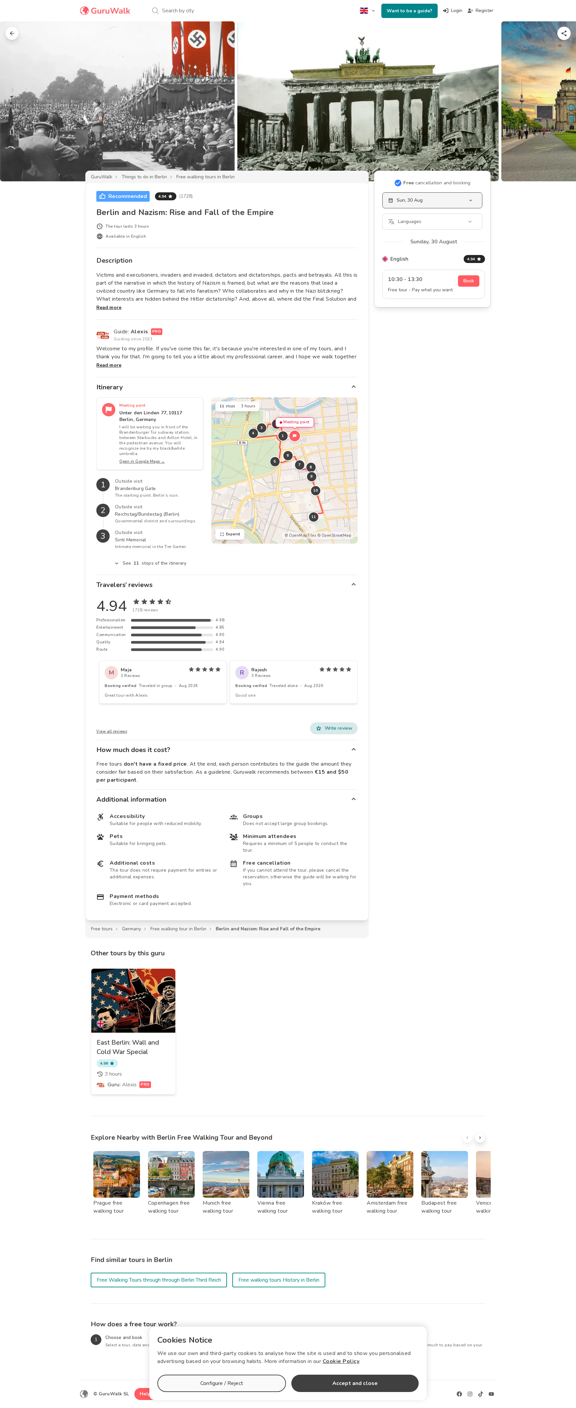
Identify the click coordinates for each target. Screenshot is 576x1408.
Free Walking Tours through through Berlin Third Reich (159, 1280)
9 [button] (311, 476)
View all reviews (111, 731)
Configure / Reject (221, 1383)
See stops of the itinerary (155, 563)
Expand (233, 534)
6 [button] (288, 455)
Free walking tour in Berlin (178, 929)
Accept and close (355, 1383)
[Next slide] (560, 101)
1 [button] (283, 435)
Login (456, 10)
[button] (295, 436)
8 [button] (311, 467)
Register (484, 10)
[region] (284, 470)
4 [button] (253, 433)
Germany (131, 929)
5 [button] (275, 461)
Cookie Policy (341, 1361)
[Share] (564, 33)
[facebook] (459, 1394)
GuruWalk (101, 177)
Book (468, 281)
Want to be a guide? (409, 11)
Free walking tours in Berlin (205, 177)
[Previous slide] (16, 101)
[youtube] (491, 1394)
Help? (146, 1394)
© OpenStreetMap (334, 535)
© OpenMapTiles (300, 535)
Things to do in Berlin (144, 177)
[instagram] (470, 1394)
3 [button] (261, 427)
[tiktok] (480, 1394)
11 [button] (313, 516)
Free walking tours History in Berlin (278, 1280)
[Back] (12, 33)
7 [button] (299, 464)
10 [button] (315, 490)
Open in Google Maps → (142, 461)
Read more (108, 307)
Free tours (102, 929)
